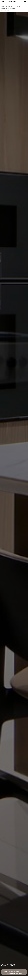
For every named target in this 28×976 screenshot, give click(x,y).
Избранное (20, 2)
